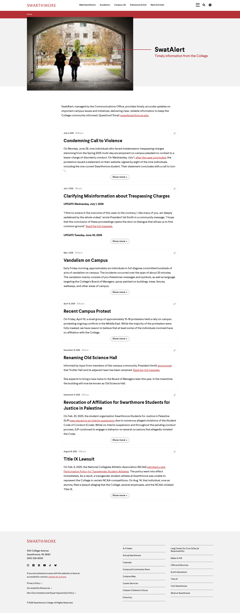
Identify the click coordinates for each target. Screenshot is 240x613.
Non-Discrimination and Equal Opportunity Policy (51, 593)
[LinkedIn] (39, 565)
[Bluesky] (55, 565)
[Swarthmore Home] (41, 542)
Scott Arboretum (179, 572)
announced (165, 365)
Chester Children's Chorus (135, 590)
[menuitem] (87, 5)
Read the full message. (99, 226)
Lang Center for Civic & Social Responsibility (185, 549)
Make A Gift (176, 558)
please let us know (57, 577)
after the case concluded (151, 157)
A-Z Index (127, 548)
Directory (127, 597)
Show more (118, 177)
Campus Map (129, 576)
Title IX (174, 579)
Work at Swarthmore (180, 593)
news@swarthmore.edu (134, 115)
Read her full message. (146, 370)
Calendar (127, 563)
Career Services (130, 583)
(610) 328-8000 (35, 558)
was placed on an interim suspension (92, 420)
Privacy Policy (34, 583)
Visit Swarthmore (179, 586)
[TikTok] (50, 565)
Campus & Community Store (136, 569)
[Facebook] (33, 565)
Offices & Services (179, 565)
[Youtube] (44, 565)
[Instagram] (28, 565)
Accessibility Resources (39, 588)
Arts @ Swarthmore (132, 555)
